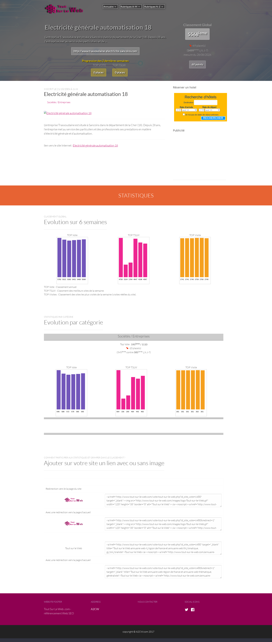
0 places (99, 72)
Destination (188, 102)
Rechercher (213, 118)
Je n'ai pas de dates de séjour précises (201, 115)
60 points (197, 64)
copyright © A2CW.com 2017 (138, 631)
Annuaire (108, 6)
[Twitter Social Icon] (187, 610)
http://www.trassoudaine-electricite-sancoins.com (105, 51)
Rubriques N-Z (152, 6)
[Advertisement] (199, 158)
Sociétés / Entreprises (58, 102)
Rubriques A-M (129, 6)
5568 (197, 34)
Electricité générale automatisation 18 (95, 145)
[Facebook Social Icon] (193, 610)
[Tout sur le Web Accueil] (65, 9)
